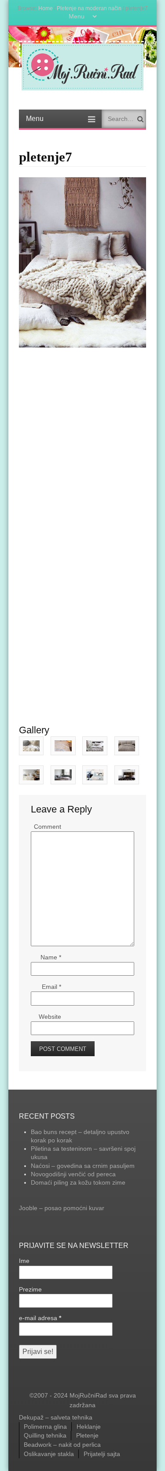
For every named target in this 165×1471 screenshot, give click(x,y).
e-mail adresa (40, 1317)
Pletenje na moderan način (89, 8)
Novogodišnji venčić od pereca (73, 1174)
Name (50, 957)
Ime (24, 1260)
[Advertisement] (82, 434)
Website (50, 1016)
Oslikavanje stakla (49, 1453)
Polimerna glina (45, 1426)
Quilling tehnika (45, 1435)
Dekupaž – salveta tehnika (55, 1417)
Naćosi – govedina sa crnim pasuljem (83, 1165)
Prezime (30, 1289)
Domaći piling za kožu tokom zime (78, 1182)
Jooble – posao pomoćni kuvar (61, 1207)
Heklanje (89, 1426)
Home (45, 8)
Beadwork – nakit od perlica (62, 1444)
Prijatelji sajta (102, 1453)
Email (51, 986)
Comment (47, 826)
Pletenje (87, 1435)
